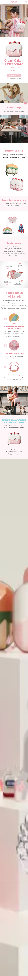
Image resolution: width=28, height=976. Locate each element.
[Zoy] (14, 2)
